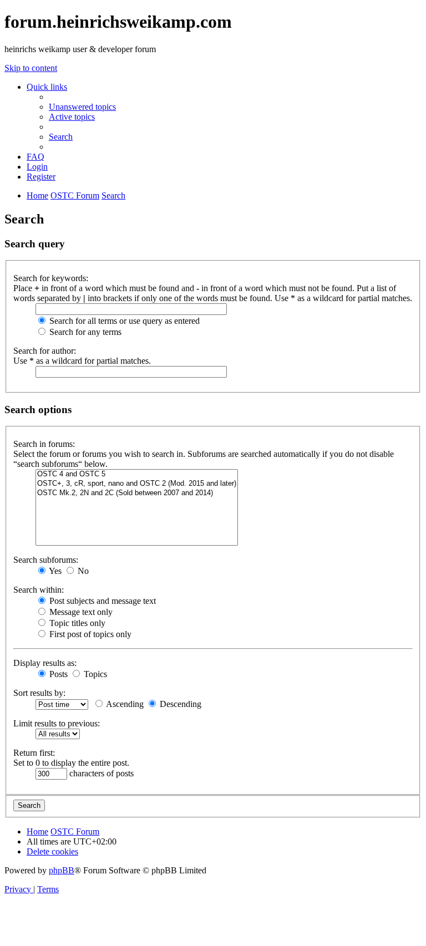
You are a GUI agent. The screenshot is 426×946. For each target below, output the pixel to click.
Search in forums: (44, 444)
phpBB (61, 870)
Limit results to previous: (56, 723)
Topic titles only (76, 623)
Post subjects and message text (101, 601)
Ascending (124, 704)
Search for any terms (84, 332)
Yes (54, 571)
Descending (179, 704)
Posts (57, 674)
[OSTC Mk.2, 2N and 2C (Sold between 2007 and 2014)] (136, 493)
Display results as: (45, 663)
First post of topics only (89, 634)
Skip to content (30, 68)
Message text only (80, 612)
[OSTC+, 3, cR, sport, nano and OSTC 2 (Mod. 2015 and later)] (136, 484)
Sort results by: (39, 693)
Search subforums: (45, 559)
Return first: (34, 752)
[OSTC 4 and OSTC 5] (136, 474)
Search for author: (44, 350)
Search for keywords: (50, 278)
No (82, 571)
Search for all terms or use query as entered (123, 320)
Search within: (38, 589)
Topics (94, 674)
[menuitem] (82, 106)
